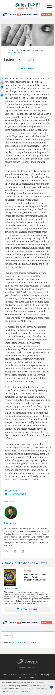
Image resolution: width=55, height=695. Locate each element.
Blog (6, 50)
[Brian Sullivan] (10, 512)
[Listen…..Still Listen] (27, 35)
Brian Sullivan (10, 53)
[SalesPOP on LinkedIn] (15, 551)
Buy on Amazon (29, 609)
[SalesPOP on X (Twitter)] (7, 551)
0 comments (29, 68)
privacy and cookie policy (19, 691)
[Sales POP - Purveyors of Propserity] (27, 6)
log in (12, 642)
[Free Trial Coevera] (27, 14)
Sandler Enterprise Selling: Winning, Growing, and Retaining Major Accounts (35, 577)
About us (34, 677)
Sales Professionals (18, 50)
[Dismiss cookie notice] (51, 687)
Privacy (14, 674)
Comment (12, 490)
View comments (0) (17, 493)
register (20, 642)
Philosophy (44, 674)
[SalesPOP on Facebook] (23, 551)
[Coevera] (27, 661)
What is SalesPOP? (29, 674)
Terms (5, 674)
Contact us (22, 677)
